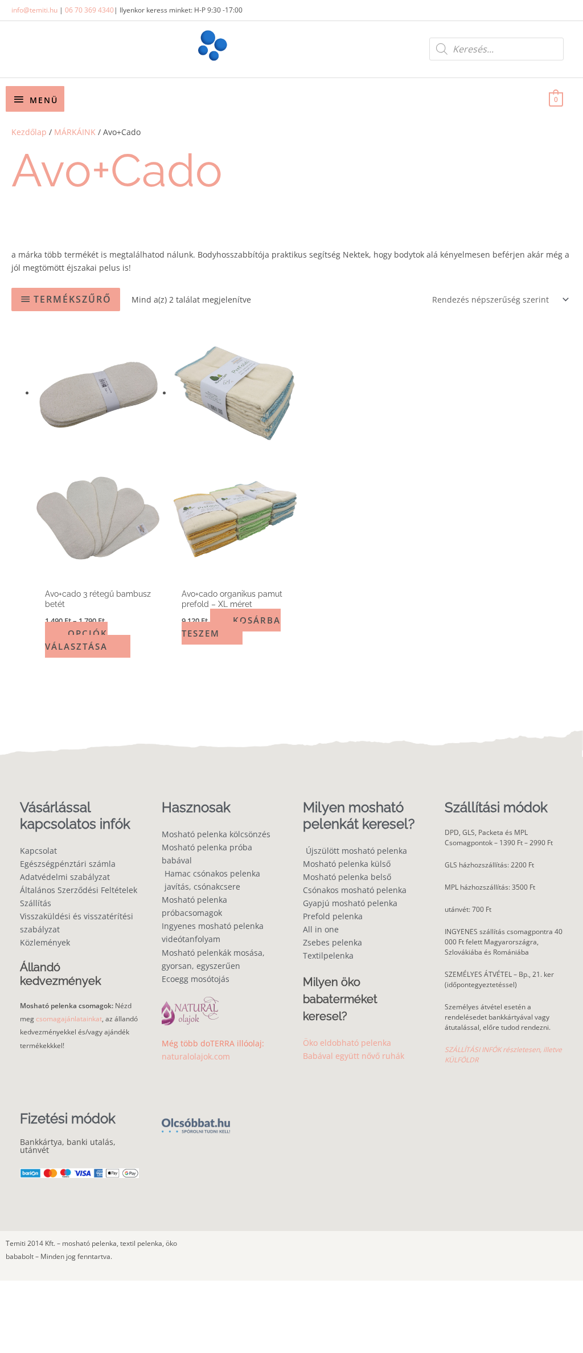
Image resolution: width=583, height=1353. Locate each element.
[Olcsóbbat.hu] (196, 1119)
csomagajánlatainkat (69, 1019)
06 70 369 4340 (89, 10)
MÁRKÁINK (75, 132)
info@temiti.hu (34, 10)
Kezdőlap (29, 132)
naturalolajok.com (196, 1056)
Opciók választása (76, 639)
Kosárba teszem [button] (231, 626)
